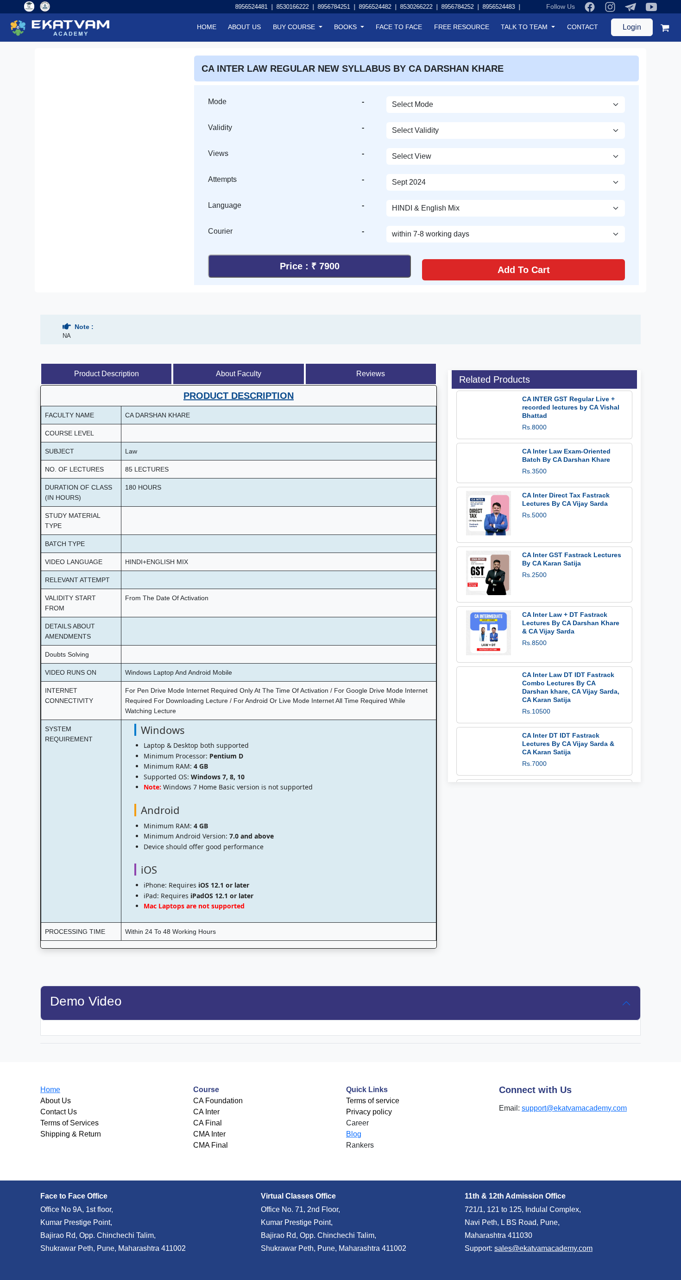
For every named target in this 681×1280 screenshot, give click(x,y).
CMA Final (210, 1145)
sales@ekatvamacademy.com (543, 1248)
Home (50, 1090)
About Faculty (238, 374)
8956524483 (486, 6)
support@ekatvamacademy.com (574, 1108)
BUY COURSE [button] (295, 27)
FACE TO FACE (399, 27)
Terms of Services (69, 1123)
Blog (353, 1134)
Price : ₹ (310, 266)
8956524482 (363, 6)
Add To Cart (524, 270)
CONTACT (582, 27)
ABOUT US (244, 27)
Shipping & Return (70, 1134)
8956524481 (239, 6)
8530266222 (404, 6)
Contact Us (58, 1112)
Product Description (106, 374)
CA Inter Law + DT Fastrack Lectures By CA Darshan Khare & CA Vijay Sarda (570, 623)
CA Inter (206, 1112)
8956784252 (445, 6)
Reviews (370, 374)
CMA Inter (209, 1134)
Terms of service (372, 1101)
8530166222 (280, 6)
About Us (55, 1101)
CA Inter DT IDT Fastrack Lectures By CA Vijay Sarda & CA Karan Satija (568, 744)
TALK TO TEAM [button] (525, 27)
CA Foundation (218, 1101)
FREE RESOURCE (461, 27)
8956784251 (321, 6)
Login (632, 27)
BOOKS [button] (346, 27)
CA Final (207, 1123)
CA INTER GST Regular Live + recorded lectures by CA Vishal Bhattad (570, 407)
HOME (206, 27)
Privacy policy (369, 1112)
